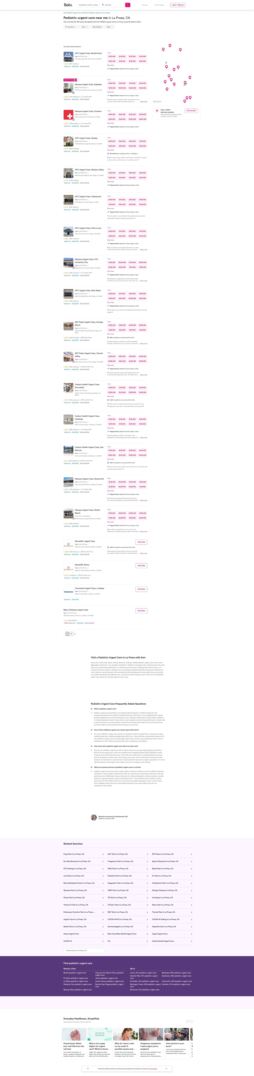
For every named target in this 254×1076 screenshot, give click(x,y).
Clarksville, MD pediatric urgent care (177, 981)
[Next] (191, 1021)
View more (110, 65)
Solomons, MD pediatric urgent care (176, 976)
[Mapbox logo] (157, 101)
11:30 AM (142, 267)
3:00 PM (122, 330)
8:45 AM (142, 56)
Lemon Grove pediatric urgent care (109, 981)
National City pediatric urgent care (78, 984)
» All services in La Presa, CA (76, 950)
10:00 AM (132, 119)
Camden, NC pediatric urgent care (176, 984)
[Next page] (75, 634)
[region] (177, 73)
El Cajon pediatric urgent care (76, 978)
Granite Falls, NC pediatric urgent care (144, 977)
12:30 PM (142, 325)
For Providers (159, 5)
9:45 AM (142, 61)
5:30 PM (142, 330)
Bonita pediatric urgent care (75, 973)
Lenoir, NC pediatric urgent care (143, 973)
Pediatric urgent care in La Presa (100, 13)
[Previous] (187, 1021)
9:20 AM (112, 119)
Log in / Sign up (178, 5)
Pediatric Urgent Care (74, 13)
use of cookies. (153, 1069)
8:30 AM (132, 56)
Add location (191, 111)
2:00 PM (112, 330)
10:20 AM (142, 119)
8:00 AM (112, 56)
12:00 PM (132, 325)
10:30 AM (122, 88)
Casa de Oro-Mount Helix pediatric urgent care (109, 974)
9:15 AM (122, 61)
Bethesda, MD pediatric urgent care (176, 973)
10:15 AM (112, 88)
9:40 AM (122, 119)
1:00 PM (142, 487)
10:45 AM (132, 88)
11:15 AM (132, 267)
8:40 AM (132, 114)
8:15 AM (122, 56)
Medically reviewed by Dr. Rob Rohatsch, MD (113, 817)
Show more (143, 102)
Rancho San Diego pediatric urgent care (109, 985)
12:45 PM (132, 487)
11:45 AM (142, 482)
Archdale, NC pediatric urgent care (144, 981)
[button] (187, 98)
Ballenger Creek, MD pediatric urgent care (145, 985)
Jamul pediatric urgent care (106, 978)
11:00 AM (142, 88)
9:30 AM (132, 61)
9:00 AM (112, 61)
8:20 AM (122, 114)
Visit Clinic (141, 542)
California (85, 13)
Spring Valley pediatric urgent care (78, 989)
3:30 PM (132, 330)
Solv (65, 13)
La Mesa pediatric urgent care (76, 981)
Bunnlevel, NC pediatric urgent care (144, 989)
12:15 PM (112, 487)
